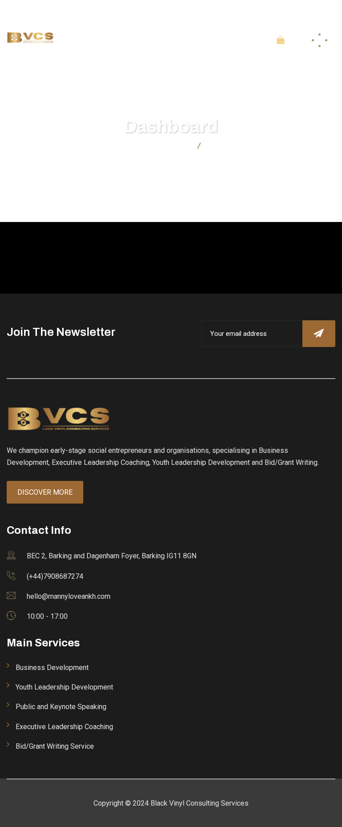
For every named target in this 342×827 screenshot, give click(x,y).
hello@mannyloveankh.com (140, 11)
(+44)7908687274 (221, 11)
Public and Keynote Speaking (61, 706)
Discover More (45, 492)
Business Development (52, 667)
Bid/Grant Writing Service (55, 746)
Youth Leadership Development (64, 687)
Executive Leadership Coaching (64, 726)
